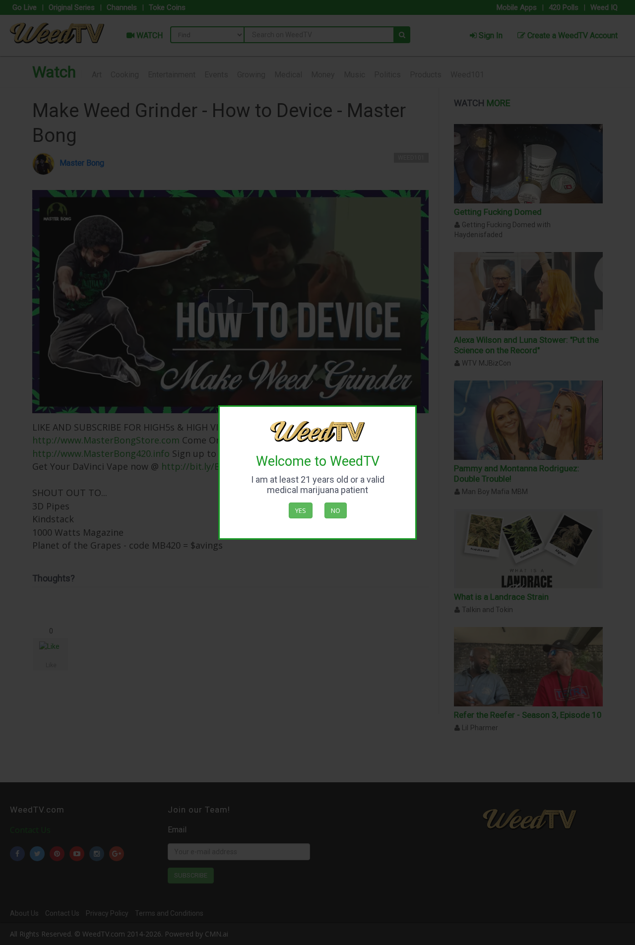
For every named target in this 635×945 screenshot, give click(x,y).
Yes (300, 510)
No (335, 510)
